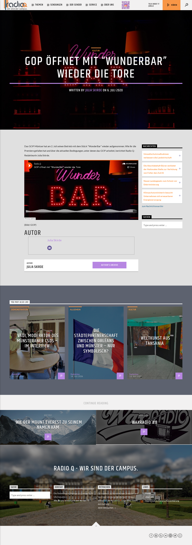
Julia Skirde (93, 90)
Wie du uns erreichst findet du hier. (70, 500)
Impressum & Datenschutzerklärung (162, 500)
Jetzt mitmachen (106, 507)
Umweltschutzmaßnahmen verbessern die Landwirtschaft (158, 156)
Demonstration (19, 309)
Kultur (96, 50)
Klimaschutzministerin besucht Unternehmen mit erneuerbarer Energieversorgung (158, 196)
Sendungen (56, 5)
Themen (39, 5)
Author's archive (109, 265)
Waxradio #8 (145, 422)
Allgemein (75, 309)
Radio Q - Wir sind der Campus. (96, 468)
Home (148, 493)
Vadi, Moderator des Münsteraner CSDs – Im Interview (38, 341)
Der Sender (76, 5)
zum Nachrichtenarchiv (152, 206)
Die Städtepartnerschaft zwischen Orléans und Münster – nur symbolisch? (96, 341)
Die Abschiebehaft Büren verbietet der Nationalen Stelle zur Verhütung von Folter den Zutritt (160, 169)
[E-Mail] (49, 248)
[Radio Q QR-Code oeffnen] (126, 5)
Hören (174, 5)
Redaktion (16, 374)
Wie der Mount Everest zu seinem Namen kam (49, 425)
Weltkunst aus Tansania (155, 341)
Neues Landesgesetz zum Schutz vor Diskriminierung (160, 183)
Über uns (109, 5)
